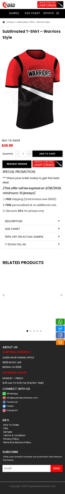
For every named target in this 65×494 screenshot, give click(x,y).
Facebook (12, 401)
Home (3, 22)
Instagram (12, 410)
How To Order (11, 425)
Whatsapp (12, 393)
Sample (7, 432)
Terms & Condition (14, 435)
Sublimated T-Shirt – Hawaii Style (16, 327)
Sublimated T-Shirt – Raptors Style (48, 327)
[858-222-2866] (60, 342)
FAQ (5, 428)
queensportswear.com (43, 486)
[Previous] (4, 295)
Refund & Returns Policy (17, 442)
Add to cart (47, 153)
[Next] (61, 295)
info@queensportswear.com (22, 397)
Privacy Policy (11, 439)
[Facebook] (60, 335)
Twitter (10, 406)
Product (10, 22)
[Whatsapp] (60, 322)
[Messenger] (60, 329)
